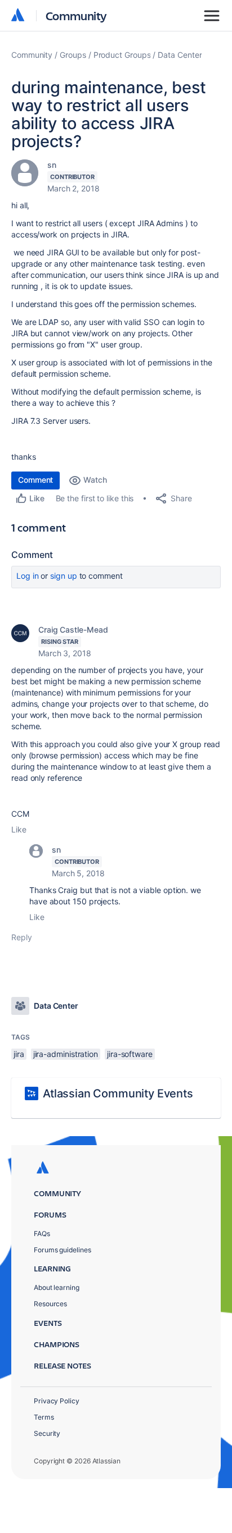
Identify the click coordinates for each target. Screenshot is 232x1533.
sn (51, 165)
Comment (35, 479)
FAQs (42, 1233)
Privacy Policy (56, 1401)
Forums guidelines (62, 1250)
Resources (50, 1303)
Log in (27, 575)
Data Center (180, 55)
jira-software (130, 1054)
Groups (73, 55)
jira (19, 1054)
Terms (44, 1417)
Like (18, 829)
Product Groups (122, 55)
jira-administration (65, 1054)
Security (47, 1433)
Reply (21, 937)
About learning (56, 1287)
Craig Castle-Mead (73, 629)
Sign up (63, 575)
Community (76, 15)
